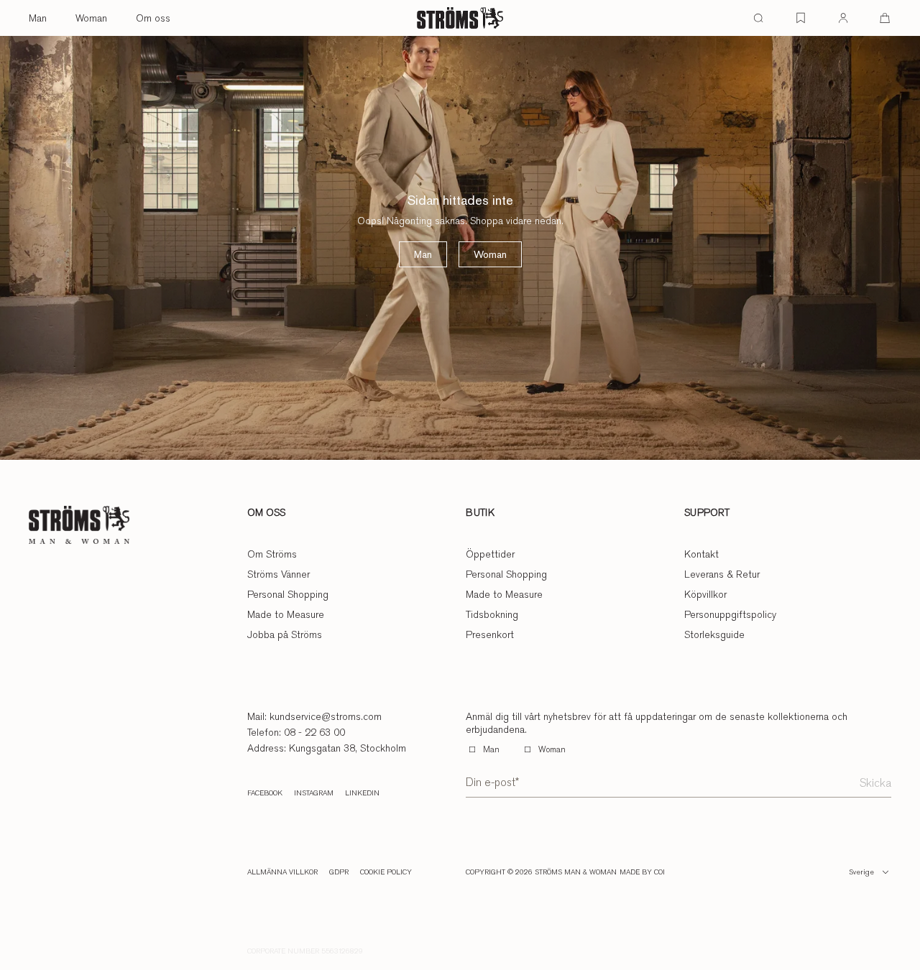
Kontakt (701, 554)
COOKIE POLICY (386, 872)
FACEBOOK (264, 793)
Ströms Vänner (278, 574)
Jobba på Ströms (284, 634)
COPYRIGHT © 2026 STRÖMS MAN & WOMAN (541, 872)
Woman (91, 17)
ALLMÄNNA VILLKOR (282, 872)
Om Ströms (272, 554)
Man (38, 17)
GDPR (339, 872)
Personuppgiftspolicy (730, 614)
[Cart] (884, 17)
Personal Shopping (287, 594)
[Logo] (460, 18)
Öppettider (490, 554)
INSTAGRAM (314, 793)
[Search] (758, 17)
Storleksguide (714, 634)
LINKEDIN (362, 793)
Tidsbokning (492, 614)
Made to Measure (285, 614)
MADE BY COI (642, 872)
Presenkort (490, 634)
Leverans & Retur (722, 574)
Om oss (153, 17)
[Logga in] (843, 17)
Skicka (875, 782)
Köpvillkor (705, 594)
